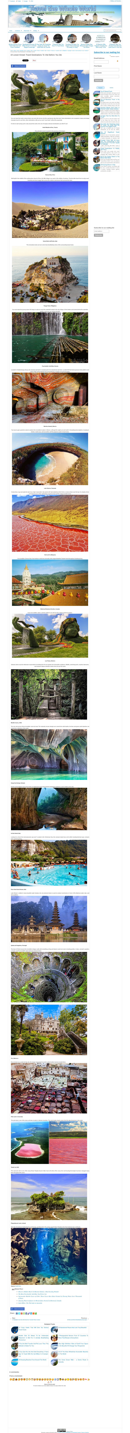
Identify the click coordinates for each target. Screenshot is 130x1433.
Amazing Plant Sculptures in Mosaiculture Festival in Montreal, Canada (39, 1301)
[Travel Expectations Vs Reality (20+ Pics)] (96, 151)
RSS (32, 1)
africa (15, 50)
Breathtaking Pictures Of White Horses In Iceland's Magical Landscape (29, 46)
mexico (48, 50)
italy (45, 50)
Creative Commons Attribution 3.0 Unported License (69, 1432)
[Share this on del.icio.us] (29, 1313)
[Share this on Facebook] (17, 1313)
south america (78, 50)
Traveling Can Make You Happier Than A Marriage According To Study (72, 46)
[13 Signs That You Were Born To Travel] (96, 119)
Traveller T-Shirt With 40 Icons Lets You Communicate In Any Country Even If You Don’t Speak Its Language (110, 142)
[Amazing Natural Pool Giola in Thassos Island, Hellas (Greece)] (96, 111)
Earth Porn (18, 1286)
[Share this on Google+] (21, 1313)
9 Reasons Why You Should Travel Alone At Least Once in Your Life (115, 46)
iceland (42, 50)
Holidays (35, 30)
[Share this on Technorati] (36, 1313)
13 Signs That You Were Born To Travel (110, 116)
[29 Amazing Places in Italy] (96, 168)
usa (83, 50)
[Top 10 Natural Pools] (96, 94)
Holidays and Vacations (115, 1)
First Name (98, 66)
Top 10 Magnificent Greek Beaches (110, 132)
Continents (17, 30)
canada (28, 50)
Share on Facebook (20, 66)
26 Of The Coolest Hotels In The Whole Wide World (110, 157)
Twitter (19, 1)
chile (31, 50)
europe (35, 50)
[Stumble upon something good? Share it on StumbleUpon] (24, 1313)
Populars (100, 87)
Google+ (26, 1)
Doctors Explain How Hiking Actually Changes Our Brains (86, 46)
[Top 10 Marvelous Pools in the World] (96, 102)
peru (61, 50)
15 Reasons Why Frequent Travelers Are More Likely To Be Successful (101, 46)
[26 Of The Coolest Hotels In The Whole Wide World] (96, 159)
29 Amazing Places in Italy (108, 164)
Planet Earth (26, 30)
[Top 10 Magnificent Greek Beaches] (96, 135)
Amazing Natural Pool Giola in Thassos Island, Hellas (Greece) (110, 108)
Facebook (12, 1)
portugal (69, 50)
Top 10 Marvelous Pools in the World (110, 100)
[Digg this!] (26, 1313)
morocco (53, 50)
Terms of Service (85, 1432)
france (38, 50)
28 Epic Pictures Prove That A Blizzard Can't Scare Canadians (15, 46)
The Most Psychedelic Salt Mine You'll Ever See (32, 1294)
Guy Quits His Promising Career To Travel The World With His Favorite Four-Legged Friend (44, 46)
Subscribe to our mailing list (104, 228)
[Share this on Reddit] (33, 1313)
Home (10, 30)
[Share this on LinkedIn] (31, 1313)
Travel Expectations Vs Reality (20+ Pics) (110, 149)
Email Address (106, 58)
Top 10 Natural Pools (106, 91)
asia (18, 50)
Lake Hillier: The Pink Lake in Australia (30, 1303)
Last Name (98, 73)
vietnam (86, 50)
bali (25, 50)
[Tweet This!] (19, 1313)
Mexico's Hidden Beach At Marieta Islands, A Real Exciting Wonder (38, 1292)
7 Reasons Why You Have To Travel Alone (58, 45)
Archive (111, 87)
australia (21, 50)
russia (73, 50)
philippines (65, 50)
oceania (57, 50)
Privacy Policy (70, 1431)
